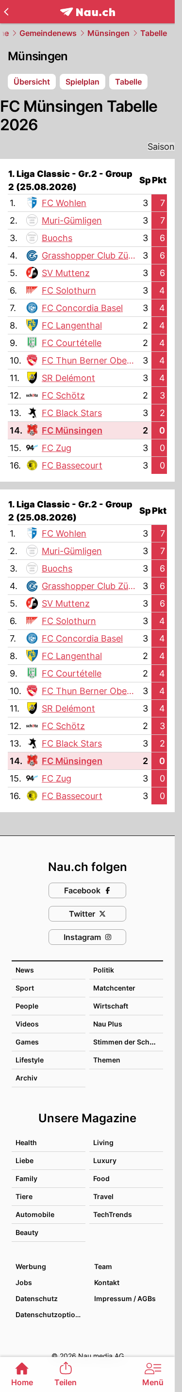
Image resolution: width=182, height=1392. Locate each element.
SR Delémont (68, 378)
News (25, 970)
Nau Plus (107, 1024)
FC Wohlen (64, 203)
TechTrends (112, 1214)
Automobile (35, 1214)
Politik (103, 970)
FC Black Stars (72, 413)
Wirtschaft (110, 1006)
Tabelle (153, 33)
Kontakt (106, 1282)
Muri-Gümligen (72, 220)
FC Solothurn (69, 290)
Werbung (31, 1266)
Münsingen (108, 33)
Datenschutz (37, 1298)
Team (103, 1266)
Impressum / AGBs (125, 1298)
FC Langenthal (72, 325)
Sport (25, 988)
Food (101, 1178)
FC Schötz (63, 395)
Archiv (26, 1078)
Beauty (27, 1232)
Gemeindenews (48, 33)
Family (26, 1178)
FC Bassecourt (72, 465)
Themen (106, 1060)
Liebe (24, 1160)
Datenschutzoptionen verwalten (50, 1314)
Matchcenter (114, 988)
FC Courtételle (71, 343)
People (27, 1006)
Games (27, 1042)
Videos (27, 1024)
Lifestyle (30, 1060)
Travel (103, 1196)
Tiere (24, 1196)
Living (103, 1142)
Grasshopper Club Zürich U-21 (87, 256)
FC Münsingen (72, 430)
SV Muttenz (66, 273)
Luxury (104, 1160)
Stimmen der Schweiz (129, 1042)
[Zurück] (6, 11)
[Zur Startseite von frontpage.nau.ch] (87, 12)
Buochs (57, 238)
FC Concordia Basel (82, 308)
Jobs (24, 1282)
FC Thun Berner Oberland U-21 (89, 361)
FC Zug (56, 448)
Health (26, 1142)
